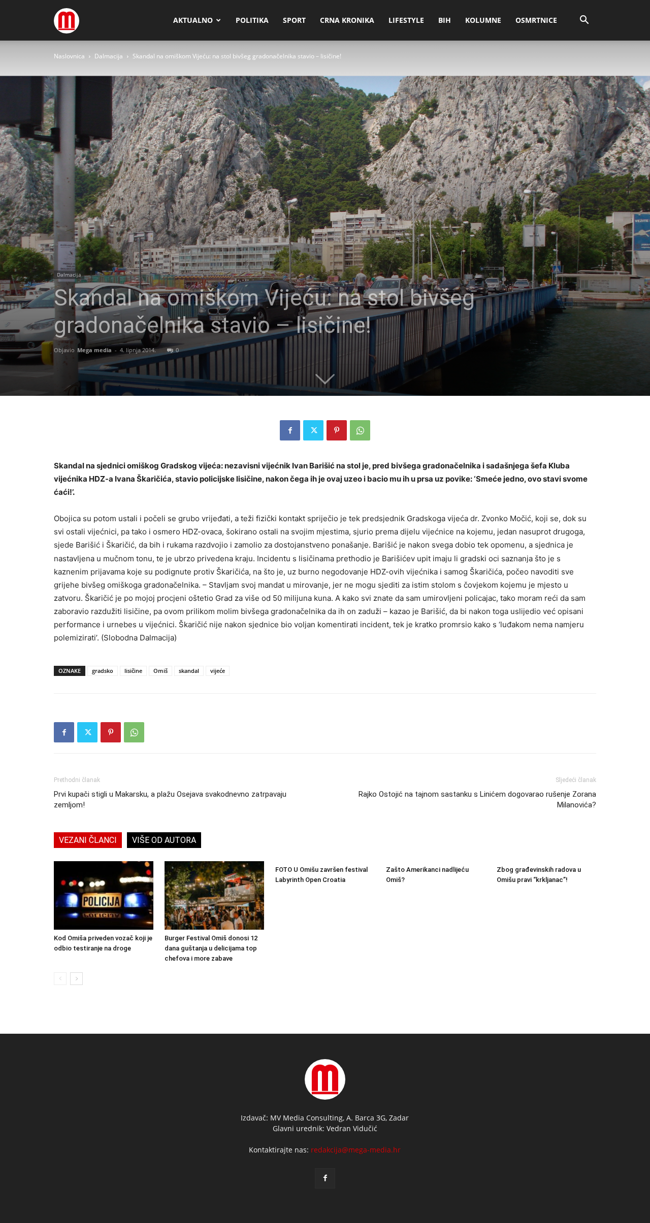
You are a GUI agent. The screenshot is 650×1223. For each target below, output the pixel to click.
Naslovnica (69, 56)
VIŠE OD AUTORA (164, 840)
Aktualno (193, 20)
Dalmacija (108, 56)
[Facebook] (290, 430)
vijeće (217, 670)
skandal (189, 670)
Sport (294, 20)
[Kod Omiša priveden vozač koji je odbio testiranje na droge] (103, 895)
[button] (584, 21)
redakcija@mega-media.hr (356, 1149)
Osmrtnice (536, 20)
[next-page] (76, 978)
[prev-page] (60, 978)
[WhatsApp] (360, 430)
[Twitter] (313, 430)
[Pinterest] (337, 430)
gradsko (102, 670)
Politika (252, 20)
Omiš (160, 670)
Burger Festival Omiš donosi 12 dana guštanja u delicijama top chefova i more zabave (211, 948)
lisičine (133, 670)
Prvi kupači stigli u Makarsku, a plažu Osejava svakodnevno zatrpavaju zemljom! (170, 799)
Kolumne (483, 20)
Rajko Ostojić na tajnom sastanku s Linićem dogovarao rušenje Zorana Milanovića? (477, 799)
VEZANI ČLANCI (88, 840)
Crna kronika (347, 20)
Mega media (94, 350)
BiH (444, 20)
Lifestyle (406, 20)
